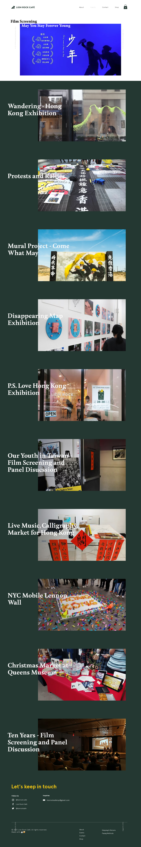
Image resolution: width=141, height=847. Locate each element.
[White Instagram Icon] (13, 800)
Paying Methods (108, 833)
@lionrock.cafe (21, 800)
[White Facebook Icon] (13, 804)
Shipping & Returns (109, 830)
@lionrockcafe (21, 808)
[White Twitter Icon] (13, 808)
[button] (125, 6)
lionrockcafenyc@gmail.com (58, 800)
